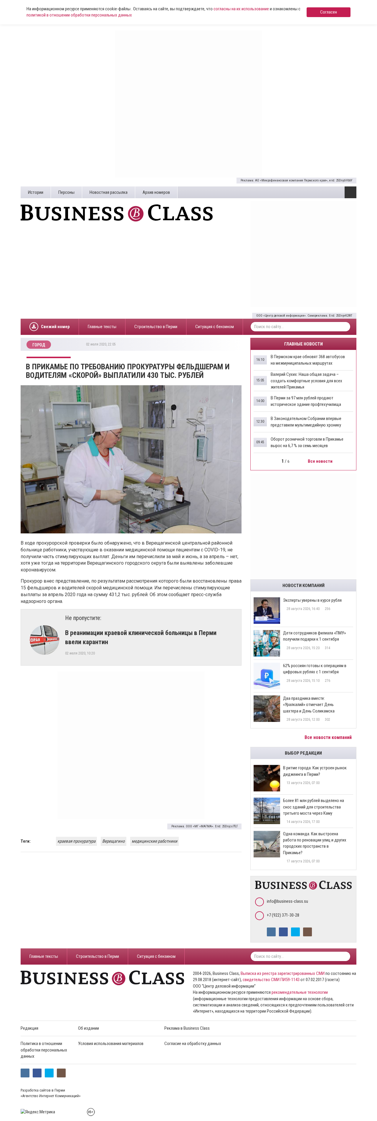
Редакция (29, 1028)
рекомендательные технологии (300, 992)
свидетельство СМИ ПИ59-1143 (271, 979)
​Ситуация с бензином (214, 326)
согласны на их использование (241, 8)
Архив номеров (156, 192)
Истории (35, 192)
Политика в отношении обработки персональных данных (44, 1050)
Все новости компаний (329, 737)
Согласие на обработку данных (192, 1043)
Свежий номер (55, 326)
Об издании (88, 1028)
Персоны (66, 192)
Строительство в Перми (155, 326)
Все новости (320, 461)
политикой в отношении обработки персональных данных (79, 15)
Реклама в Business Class (187, 1028)
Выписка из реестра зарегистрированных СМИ (283, 973)
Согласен (328, 12)
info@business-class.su (287, 901)
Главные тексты (102, 326)
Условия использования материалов (110, 1043)
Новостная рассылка (109, 192)
